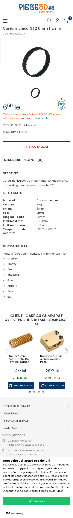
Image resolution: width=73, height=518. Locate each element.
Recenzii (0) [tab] (33, 160)
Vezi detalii (41, 118)
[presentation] (6, 350)
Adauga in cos (23, 385)
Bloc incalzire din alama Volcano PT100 (51, 359)
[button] (30, 392)
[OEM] (61, 104)
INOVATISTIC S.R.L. (16, 435)
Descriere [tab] (12, 160)
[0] (66, 21)
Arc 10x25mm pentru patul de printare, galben (19, 359)
